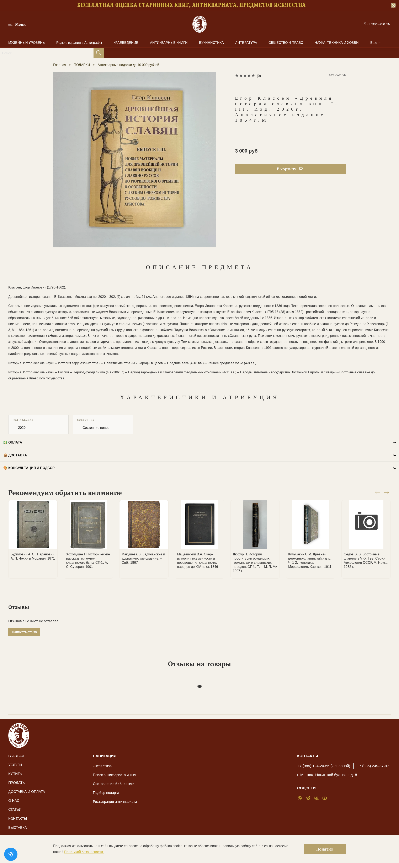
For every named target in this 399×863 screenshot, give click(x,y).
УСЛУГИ (15, 765)
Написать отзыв (24, 632)
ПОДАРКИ (82, 65)
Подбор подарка (106, 793)
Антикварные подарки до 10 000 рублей (128, 65)
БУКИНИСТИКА (211, 42)
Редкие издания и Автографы (79, 42)
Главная (59, 65)
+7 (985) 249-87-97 (373, 766)
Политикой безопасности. (84, 852)
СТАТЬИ (14, 809)
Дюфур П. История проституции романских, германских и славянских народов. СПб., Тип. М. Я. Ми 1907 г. (255, 563)
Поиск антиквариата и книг (115, 775)
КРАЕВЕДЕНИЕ (125, 42)
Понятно (324, 849)
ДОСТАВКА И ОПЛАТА (26, 792)
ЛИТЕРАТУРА (246, 42)
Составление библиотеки (113, 784)
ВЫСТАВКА (17, 827)
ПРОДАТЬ (16, 783)
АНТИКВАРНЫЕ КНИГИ (169, 42)
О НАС (13, 800)
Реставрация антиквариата (115, 801)
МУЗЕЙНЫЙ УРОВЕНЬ (26, 42)
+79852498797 (379, 24)
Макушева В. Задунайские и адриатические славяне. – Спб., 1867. (143, 559)
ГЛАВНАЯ (16, 756)
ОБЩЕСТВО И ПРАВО (285, 42)
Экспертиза (102, 766)
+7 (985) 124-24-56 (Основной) (323, 766)
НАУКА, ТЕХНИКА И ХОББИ (337, 42)
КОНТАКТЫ (17, 819)
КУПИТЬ (15, 774)
